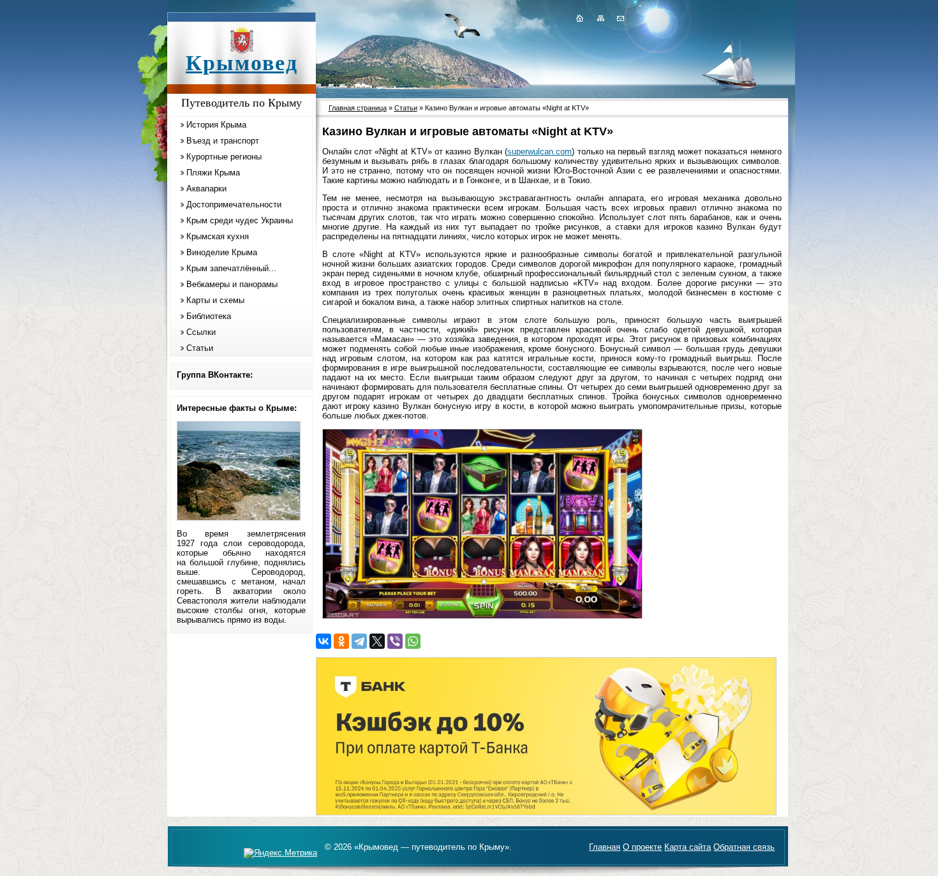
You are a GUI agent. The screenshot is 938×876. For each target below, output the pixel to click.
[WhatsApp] (413, 641)
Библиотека (208, 316)
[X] (377, 641)
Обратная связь (744, 847)
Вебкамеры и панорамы (232, 284)
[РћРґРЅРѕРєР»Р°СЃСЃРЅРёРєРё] (341, 641)
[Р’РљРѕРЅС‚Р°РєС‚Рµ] (323, 641)
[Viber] (395, 641)
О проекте (642, 847)
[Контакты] (619, 18)
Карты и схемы (215, 300)
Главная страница (358, 108)
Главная (604, 847)
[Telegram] (359, 641)
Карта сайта (687, 847)
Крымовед (242, 63)
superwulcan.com (539, 151)
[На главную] (579, 18)
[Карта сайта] (600, 18)
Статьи (199, 348)
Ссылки (201, 332)
